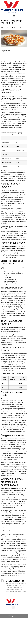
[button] (14, 16)
